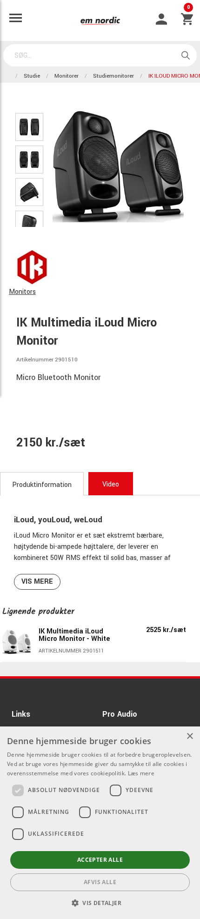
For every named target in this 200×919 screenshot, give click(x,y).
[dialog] (100, 822)
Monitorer (66, 76)
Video (110, 484)
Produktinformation (42, 485)
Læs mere (141, 773)
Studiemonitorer (113, 76)
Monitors (22, 292)
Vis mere (37, 581)
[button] (100, 902)
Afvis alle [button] (100, 882)
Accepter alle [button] (100, 860)
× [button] (189, 736)
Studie (32, 76)
